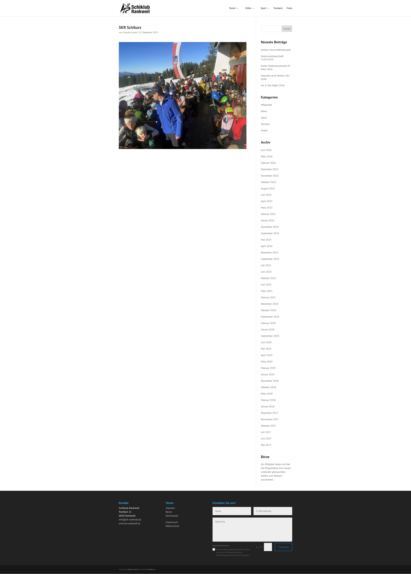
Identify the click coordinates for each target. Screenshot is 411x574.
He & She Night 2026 (273, 85)
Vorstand (278, 8)
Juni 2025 (266, 194)
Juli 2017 (266, 432)
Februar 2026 (268, 162)
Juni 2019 (266, 342)
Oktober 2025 (268, 182)
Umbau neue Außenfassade (276, 49)
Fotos (289, 8)
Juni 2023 (266, 271)
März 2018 (267, 393)
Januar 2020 (267, 329)
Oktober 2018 (268, 387)
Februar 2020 (268, 323)
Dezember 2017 (269, 412)
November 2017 (270, 419)
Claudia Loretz (130, 32)
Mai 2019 (266, 348)
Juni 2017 (266, 438)
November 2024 (270, 226)
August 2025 (268, 188)
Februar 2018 (268, 400)
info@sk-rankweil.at (130, 519)
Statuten (170, 508)
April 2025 (266, 201)
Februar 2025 (268, 214)
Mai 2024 (266, 239)
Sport (263, 8)
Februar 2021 (268, 297)
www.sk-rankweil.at (129, 523)
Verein (232, 8)
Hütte (248, 8)
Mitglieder (266, 104)
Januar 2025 (267, 220)
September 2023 (270, 258)
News (198, 8)
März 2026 (267, 156)
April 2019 (266, 355)
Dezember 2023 (269, 252)
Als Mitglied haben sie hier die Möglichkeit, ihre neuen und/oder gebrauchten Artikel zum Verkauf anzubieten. (276, 472)
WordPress (151, 569)
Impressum (172, 522)
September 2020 (270, 316)
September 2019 (270, 335)
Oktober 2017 (268, 425)
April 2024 (266, 246)
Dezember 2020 (269, 303)
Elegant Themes (133, 569)
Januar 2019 (267, 374)
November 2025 (270, 175)
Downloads (172, 515)
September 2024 (270, 233)
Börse (169, 511)
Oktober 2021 (268, 278)
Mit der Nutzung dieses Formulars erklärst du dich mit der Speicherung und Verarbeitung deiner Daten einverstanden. (233, 552)
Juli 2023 (266, 265)
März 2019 (267, 361)
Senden (283, 547)
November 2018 (270, 380)
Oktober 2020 (268, 310)
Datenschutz (172, 525)
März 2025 (267, 207)
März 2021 (267, 291)
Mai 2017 (266, 444)
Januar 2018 (267, 406)
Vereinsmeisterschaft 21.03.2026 (272, 58)
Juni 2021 (266, 284)
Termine (265, 124)
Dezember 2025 (269, 169)
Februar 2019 (268, 368)
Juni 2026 (266, 150)
